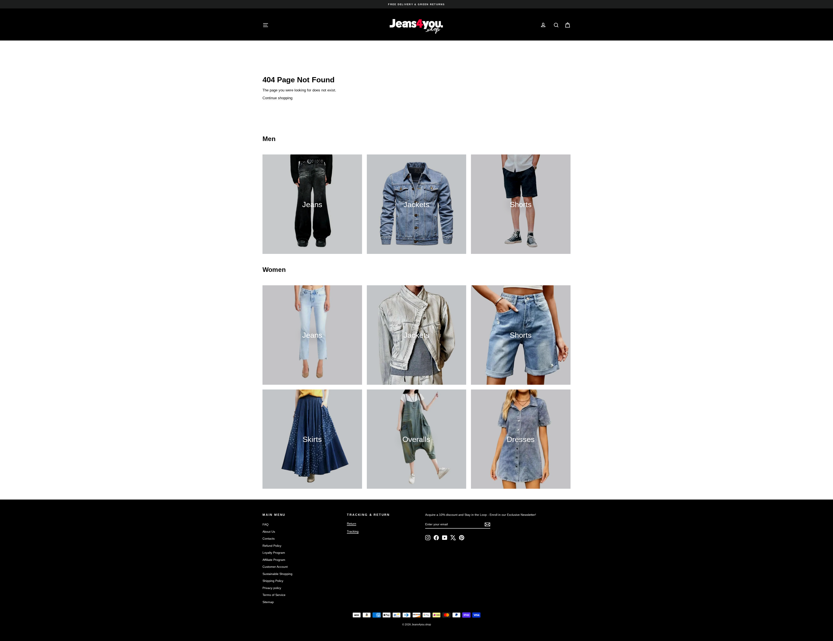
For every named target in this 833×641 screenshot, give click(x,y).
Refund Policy (271, 545)
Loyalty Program (273, 552)
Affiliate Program (273, 559)
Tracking (353, 531)
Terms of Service (273, 595)
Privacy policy (271, 588)
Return (351, 523)
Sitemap (268, 602)
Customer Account (275, 566)
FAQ (265, 524)
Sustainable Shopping (277, 574)
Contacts (268, 538)
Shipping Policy (272, 581)
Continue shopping (277, 98)
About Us (268, 531)
